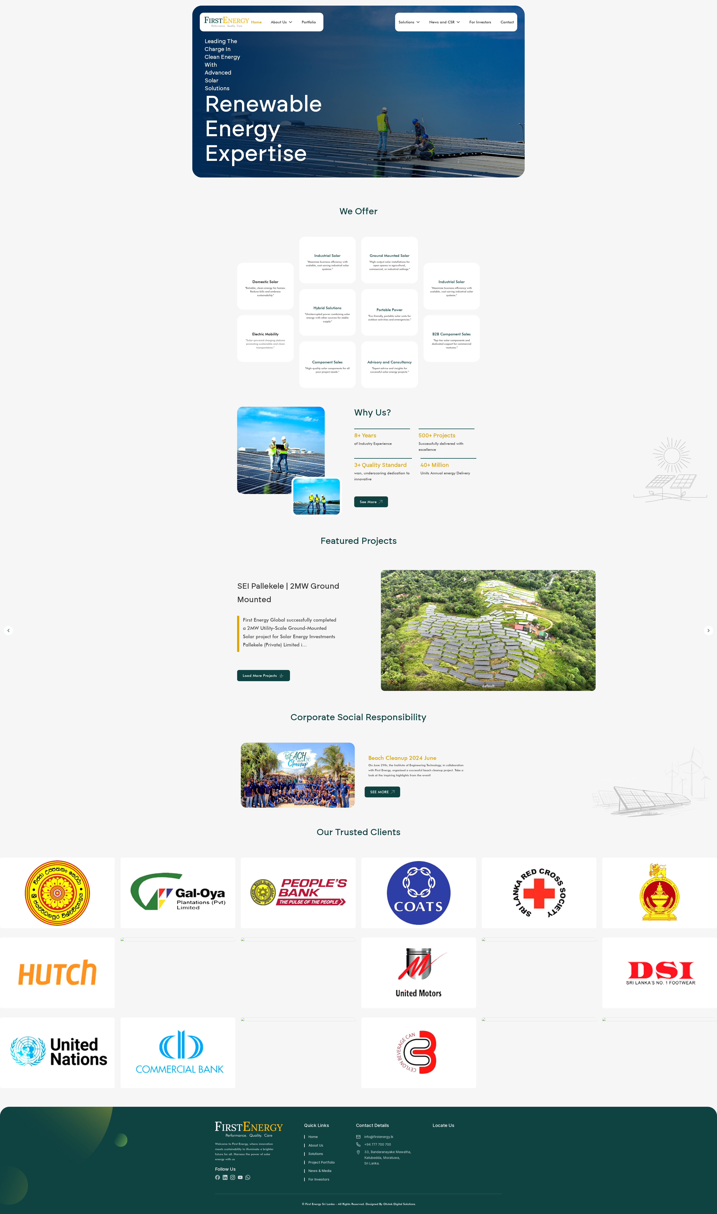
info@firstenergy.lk (378, 1137)
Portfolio (309, 22)
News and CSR (441, 22)
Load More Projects (237, 671)
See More (368, 502)
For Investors (480, 22)
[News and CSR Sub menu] (458, 22)
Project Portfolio (321, 1162)
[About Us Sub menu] (290, 22)
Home (256, 22)
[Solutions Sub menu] (418, 22)
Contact (507, 22)
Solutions (406, 22)
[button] (708, 630)
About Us (279, 22)
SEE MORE (379, 792)
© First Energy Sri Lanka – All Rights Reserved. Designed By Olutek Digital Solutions (358, 1204)
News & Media (319, 1171)
